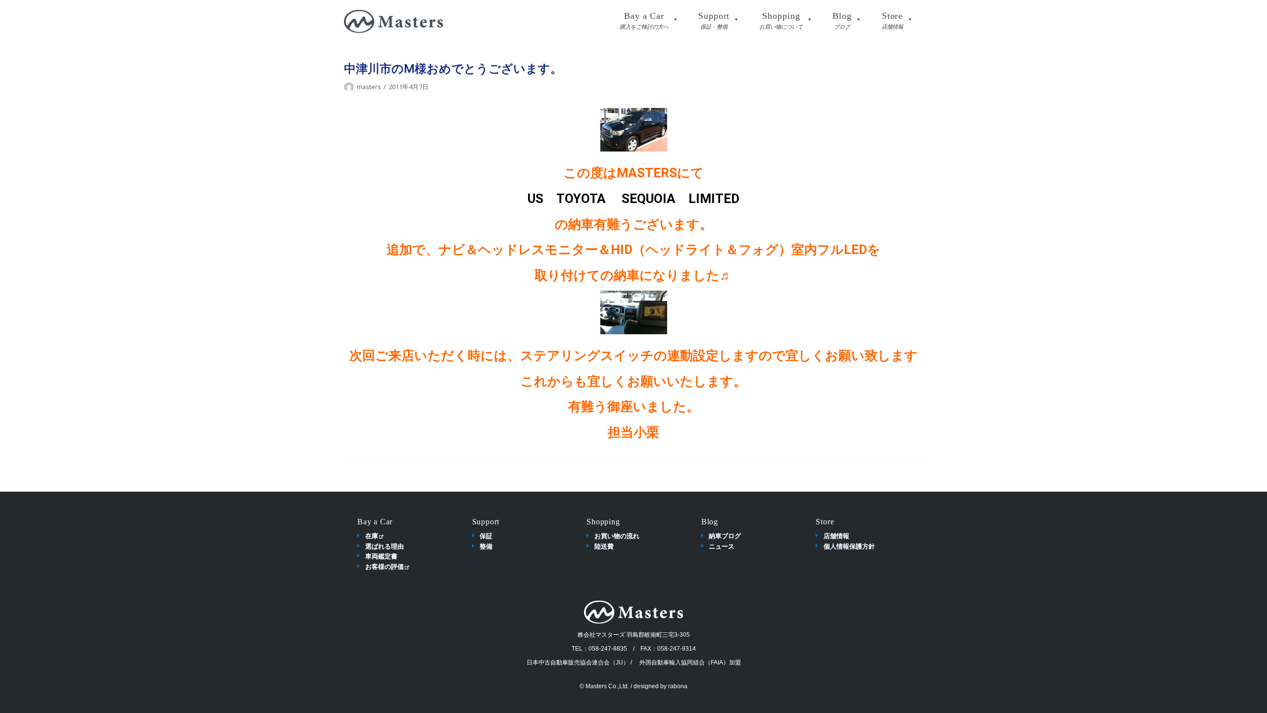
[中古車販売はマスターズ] (393, 21)
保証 (486, 536)
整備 (486, 546)
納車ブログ (725, 536)
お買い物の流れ (616, 536)
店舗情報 (836, 536)
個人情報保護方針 (849, 546)
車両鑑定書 (381, 556)
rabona (677, 686)
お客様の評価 (384, 566)
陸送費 (604, 546)
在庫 (371, 536)
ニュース (721, 546)
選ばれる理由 (384, 546)
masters (369, 86)
